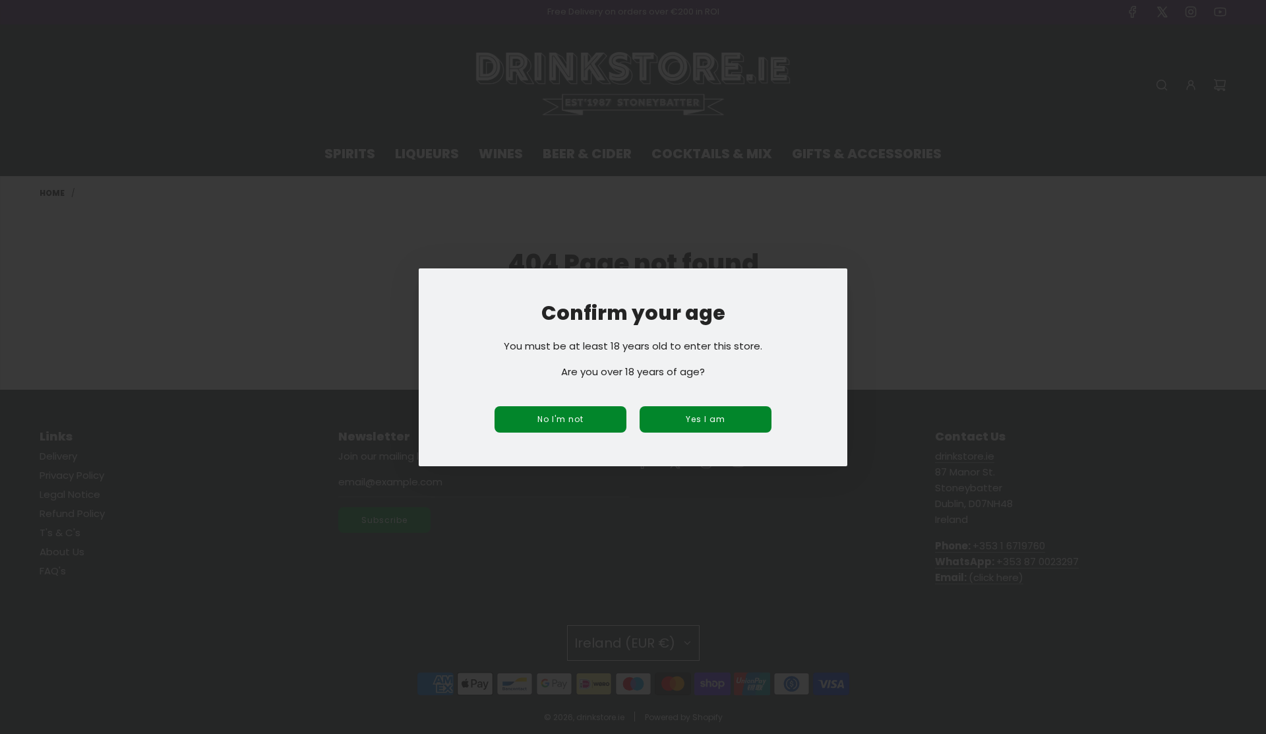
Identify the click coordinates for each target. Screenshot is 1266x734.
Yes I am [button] (705, 419)
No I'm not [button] (560, 419)
